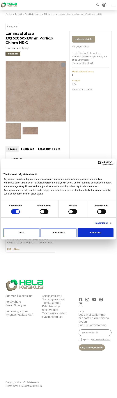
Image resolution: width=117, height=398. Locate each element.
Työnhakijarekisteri (54, 313)
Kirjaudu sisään (83, 39)
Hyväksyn (96, 339)
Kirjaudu (104, 5)
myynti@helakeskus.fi (19, 314)
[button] (63, 65)
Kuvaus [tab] (12, 149)
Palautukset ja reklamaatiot (51, 308)
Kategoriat (12, 26)
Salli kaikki (95, 232)
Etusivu (8, 14)
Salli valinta (58, 232)
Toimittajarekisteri (53, 299)
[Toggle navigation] (113, 5)
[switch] (44, 211)
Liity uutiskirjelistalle (91, 347)
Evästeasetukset (52, 316)
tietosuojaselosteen (101, 339)
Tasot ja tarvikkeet (33, 14)
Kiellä (21, 232)
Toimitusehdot (51, 302)
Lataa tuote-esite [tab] (49, 149)
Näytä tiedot (101, 223)
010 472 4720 (19, 311)
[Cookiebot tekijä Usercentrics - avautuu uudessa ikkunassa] (100, 163)
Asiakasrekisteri (52, 295)
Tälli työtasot (49, 14)
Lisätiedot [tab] (27, 149)
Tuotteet (18, 14)
